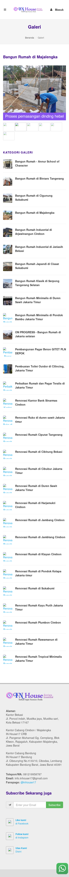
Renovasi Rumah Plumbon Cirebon (38, 622)
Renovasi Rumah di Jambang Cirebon (40, 520)
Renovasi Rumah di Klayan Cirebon (38, 554)
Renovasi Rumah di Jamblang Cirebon (40, 537)
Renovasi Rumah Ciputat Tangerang (38, 434)
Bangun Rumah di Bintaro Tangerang (39, 178)
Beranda (29, 37)
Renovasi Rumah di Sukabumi (34, 588)
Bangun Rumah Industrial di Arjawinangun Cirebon (33, 232)
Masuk (59, 9)
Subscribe (54, 805)
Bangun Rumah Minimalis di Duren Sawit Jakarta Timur (38, 300)
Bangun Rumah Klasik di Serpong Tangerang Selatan (37, 283)
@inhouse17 (28, 782)
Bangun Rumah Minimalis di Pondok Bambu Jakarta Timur (39, 317)
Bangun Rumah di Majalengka (34, 213)
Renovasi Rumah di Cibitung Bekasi (38, 452)
